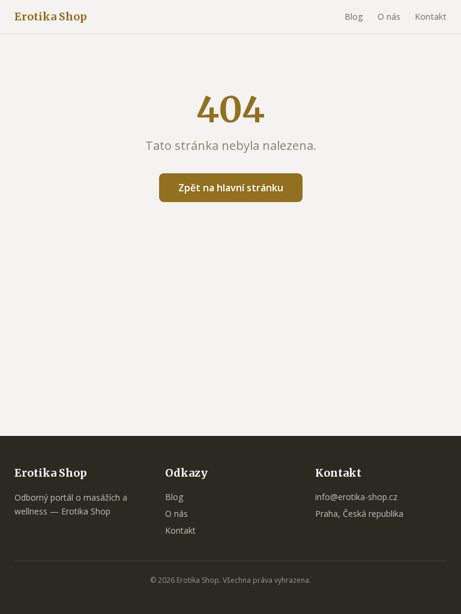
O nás (389, 16)
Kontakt (431, 16)
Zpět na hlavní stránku (230, 187)
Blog (354, 16)
